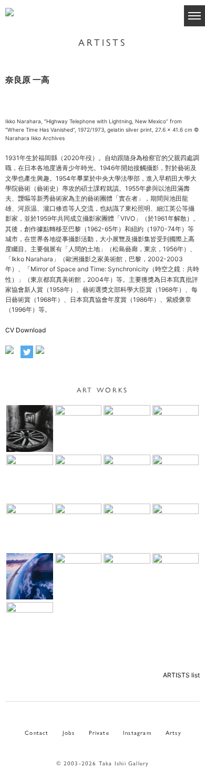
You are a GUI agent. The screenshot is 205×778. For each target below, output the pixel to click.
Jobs (69, 732)
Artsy (173, 732)
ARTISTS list (181, 675)
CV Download (25, 330)
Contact (36, 732)
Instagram (137, 732)
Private (99, 732)
